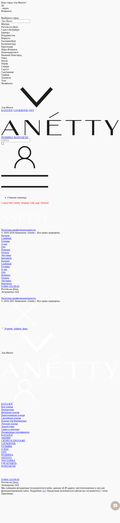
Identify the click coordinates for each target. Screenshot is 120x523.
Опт (3, 246)
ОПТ (31, 110)
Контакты (6, 258)
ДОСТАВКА (8, 460)
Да (5, 7)
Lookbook (6, 238)
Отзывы (5, 241)
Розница (5, 249)
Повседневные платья (13, 415)
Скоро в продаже (10, 429)
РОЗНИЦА (7, 137)
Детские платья (9, 423)
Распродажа (7, 409)
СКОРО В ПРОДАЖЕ (13, 440)
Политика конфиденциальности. (18, 229)
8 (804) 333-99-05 (10, 286)
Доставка (6, 255)
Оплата (5, 252)
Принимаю (7, 493)
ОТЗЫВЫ (6, 446)
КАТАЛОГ (7, 110)
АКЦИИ (5, 437)
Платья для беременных (14, 420)
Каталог (5, 235)
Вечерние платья (10, 412)
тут (44, 490)
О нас (4, 244)
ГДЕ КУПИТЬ (9, 463)
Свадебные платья (11, 418)
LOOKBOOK (21, 110)
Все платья (7, 406)
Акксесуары (7, 426)
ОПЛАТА (6, 457)
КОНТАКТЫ (21, 137)
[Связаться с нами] (115, 505)
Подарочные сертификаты (15, 432)
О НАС (5, 449)
